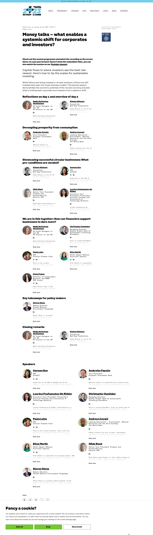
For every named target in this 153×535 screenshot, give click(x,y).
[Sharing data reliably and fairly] (33, 10)
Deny (48, 527)
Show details (77, 527)
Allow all (19, 527)
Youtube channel (59, 64)
